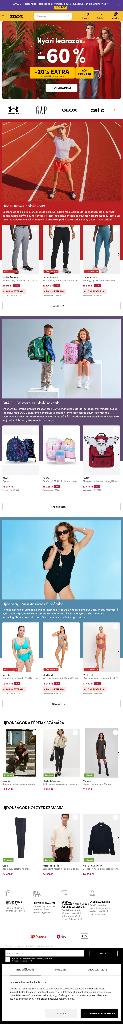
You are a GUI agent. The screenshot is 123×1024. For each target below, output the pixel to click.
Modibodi (7, 675)
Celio (5, 865)
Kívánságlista (87, 18)
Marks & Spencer (52, 780)
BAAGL (6, 478)
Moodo (6, 780)
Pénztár (115, 16)
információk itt (25, 960)
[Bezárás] (119, 5)
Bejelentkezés (101, 18)
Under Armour (10, 277)
